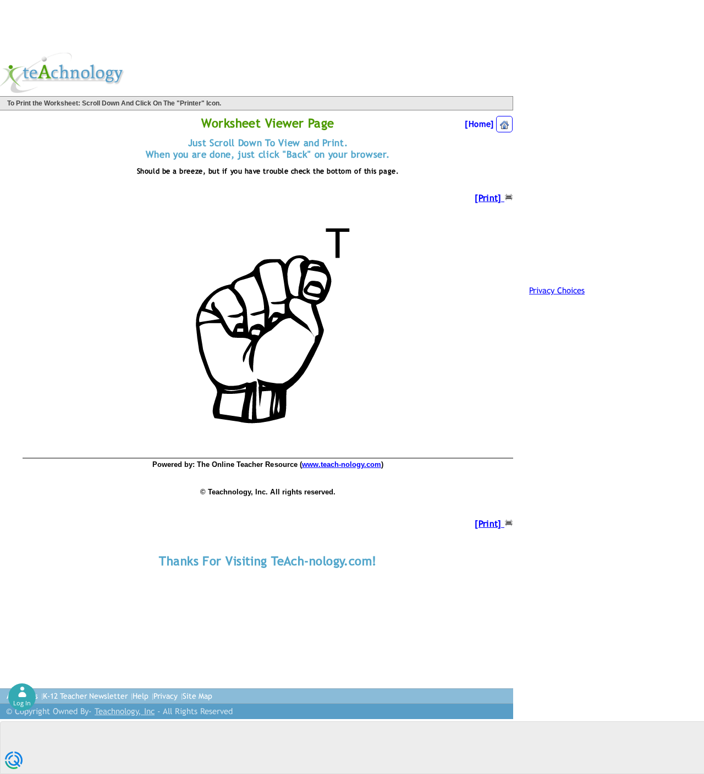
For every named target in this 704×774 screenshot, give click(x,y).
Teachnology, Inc (125, 711)
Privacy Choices (557, 290)
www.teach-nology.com (341, 464)
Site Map (197, 696)
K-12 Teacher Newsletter (85, 696)
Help (140, 696)
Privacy (165, 696)
